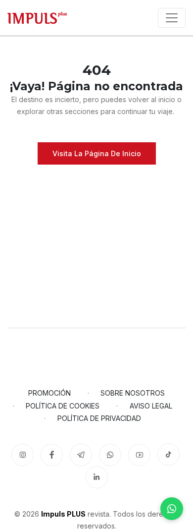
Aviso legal (151, 406)
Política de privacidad (99, 418)
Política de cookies (62, 406)
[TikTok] (168, 454)
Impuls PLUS (63, 514)
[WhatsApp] (171, 508)
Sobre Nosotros (132, 393)
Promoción (49, 393)
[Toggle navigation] (172, 18)
